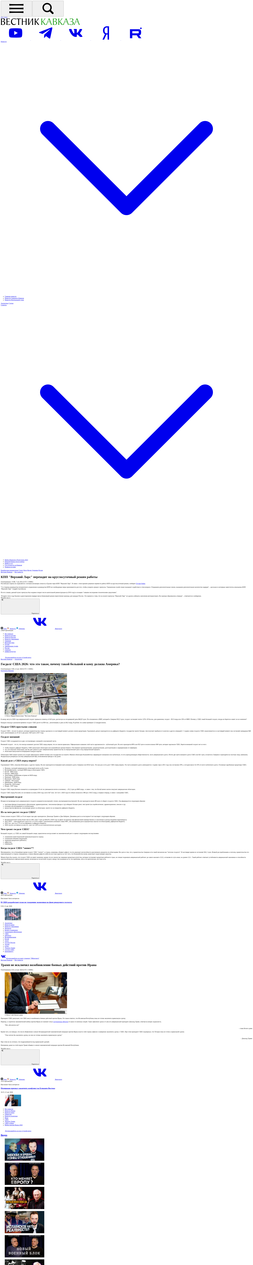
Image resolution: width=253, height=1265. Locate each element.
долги (7, 941)
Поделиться (35, 613)
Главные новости (10, 296)
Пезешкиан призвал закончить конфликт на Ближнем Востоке (28, 1088)
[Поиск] (48, 8)
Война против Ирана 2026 (14, 1125)
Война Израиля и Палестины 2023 (16, 560)
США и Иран (9, 1123)
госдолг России (10, 942)
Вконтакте (58, 628)
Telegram (21, 628)
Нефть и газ (9, 563)
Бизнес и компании (11, 930)
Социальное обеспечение (13, 932)
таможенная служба (11, 646)
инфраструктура (10, 651)
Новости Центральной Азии (14, 300)
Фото (25, 570)
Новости (12, 628)
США (7, 934)
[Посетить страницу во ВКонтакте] (76, 40)
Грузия (7, 644)
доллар (7, 944)
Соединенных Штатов (60, 1022)
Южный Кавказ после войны (14, 561)
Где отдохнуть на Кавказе (13, 565)
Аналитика (4, 303)
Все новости (19, 572)
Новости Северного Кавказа (14, 298)
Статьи (11, 303)
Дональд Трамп (10, 948)
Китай (7, 939)
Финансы (8, 928)
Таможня (8, 641)
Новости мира (9, 925)
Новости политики (11, 1116)
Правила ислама (10, 567)
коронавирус (9, 951)
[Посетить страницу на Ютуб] (16, 40)
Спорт (21, 570)
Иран (6, 1118)
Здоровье (35, 570)
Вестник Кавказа (6, 572)
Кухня (41, 570)
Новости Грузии (10, 635)
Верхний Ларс (9, 643)
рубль (7, 946)
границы (8, 650)
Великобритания (10, 937)
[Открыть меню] (16, 8)
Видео (29, 570)
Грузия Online (140, 583)
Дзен (5, 628)
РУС (2, 17)
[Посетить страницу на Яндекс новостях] (106, 40)
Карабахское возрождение (9, 570)
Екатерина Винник (7, 671)
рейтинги (8, 935)
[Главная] (40, 24)
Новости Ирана (10, 1111)
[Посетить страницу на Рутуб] (136, 40)
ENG (6, 17)
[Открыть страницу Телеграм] (46, 40)
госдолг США (9, 950)
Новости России (10, 637)
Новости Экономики (12, 639)
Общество (8, 1114)
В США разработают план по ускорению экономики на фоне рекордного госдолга (36, 902)
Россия (7, 648)
